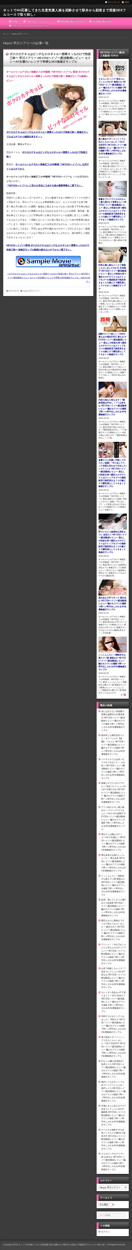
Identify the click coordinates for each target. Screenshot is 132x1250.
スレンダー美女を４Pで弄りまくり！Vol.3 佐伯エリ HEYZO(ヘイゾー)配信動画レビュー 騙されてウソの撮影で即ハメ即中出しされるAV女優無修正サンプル (113, 1001)
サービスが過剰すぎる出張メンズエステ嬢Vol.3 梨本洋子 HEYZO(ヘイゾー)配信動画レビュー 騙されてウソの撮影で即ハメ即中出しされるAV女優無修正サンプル (113, 1139)
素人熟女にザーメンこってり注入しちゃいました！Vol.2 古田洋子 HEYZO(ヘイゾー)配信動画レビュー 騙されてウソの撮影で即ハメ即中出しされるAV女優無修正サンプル (113, 1046)
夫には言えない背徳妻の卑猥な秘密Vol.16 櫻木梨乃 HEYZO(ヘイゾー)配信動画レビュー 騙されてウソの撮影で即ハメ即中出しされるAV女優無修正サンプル (113, 720)
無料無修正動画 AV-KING (72, 21)
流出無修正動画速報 (101, 21)
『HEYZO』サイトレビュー (39, 21)
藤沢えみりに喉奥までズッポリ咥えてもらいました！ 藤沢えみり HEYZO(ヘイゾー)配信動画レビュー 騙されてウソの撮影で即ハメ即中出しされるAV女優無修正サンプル (113, 930)
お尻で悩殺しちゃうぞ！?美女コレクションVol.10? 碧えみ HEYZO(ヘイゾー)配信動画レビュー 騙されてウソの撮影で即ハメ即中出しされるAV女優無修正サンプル (113, 977)
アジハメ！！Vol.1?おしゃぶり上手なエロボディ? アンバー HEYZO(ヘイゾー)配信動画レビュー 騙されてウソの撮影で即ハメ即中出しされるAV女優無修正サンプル (113, 954)
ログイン (105, 1231)
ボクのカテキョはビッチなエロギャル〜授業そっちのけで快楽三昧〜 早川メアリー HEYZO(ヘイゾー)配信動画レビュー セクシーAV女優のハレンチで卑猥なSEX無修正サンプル (50, 57)
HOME (15, 21)
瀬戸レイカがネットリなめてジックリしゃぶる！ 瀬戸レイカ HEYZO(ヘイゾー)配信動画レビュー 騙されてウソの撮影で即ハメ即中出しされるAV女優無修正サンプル (113, 1091)
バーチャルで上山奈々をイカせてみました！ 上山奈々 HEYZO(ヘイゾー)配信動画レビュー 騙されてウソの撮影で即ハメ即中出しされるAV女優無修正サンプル (113, 768)
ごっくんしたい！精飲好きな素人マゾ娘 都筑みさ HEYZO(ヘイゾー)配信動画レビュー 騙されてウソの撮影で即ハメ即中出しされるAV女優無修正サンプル (113, 885)
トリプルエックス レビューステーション (31, 25)
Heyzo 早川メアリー (32, 291)
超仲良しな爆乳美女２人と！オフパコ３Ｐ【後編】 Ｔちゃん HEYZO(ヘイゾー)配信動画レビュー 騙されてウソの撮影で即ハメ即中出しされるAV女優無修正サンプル (113, 744)
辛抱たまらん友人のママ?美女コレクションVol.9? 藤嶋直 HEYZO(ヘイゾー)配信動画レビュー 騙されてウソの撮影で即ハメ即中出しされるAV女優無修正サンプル (113, 1115)
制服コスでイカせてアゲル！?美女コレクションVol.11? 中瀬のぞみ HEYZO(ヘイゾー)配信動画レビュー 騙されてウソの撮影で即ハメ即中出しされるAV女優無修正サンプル (113, 792)
